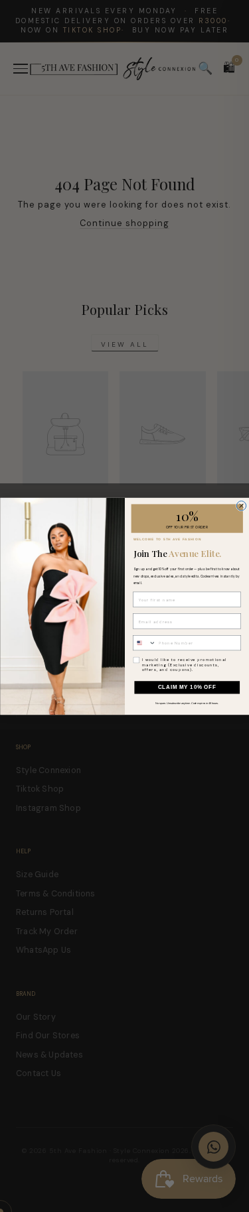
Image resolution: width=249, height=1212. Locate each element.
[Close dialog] (241, 505)
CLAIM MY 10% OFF (186, 687)
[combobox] (144, 642)
